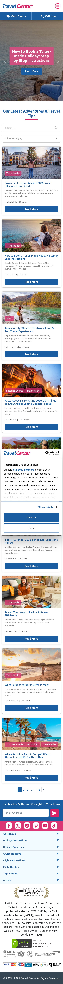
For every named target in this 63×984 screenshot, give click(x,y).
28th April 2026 (11, 631)
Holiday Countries (13, 847)
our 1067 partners (23, 469)
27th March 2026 (12, 701)
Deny (31, 528)
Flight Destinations (14, 860)
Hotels (7, 880)
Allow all (31, 517)
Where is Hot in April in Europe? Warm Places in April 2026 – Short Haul (27, 756)
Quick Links (9, 833)
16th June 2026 (11, 347)
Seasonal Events (14, 390)
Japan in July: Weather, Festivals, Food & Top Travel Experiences (29, 330)
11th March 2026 (12, 770)
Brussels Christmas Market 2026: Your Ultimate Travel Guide (27, 185)
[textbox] (31, 138)
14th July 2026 (11, 274)
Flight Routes (11, 867)
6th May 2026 (11, 559)
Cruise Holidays (12, 853)
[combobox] (31, 139)
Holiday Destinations (15, 840)
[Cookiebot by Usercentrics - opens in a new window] (45, 453)
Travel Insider (13, 173)
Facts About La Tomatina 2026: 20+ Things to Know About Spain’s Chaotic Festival (30, 402)
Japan (9, 318)
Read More (31, 73)
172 (38, 789)
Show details (45, 507)
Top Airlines (10, 873)
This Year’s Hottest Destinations (22, 744)
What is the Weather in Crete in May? (27, 684)
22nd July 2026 (11, 202)
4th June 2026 (11, 420)
